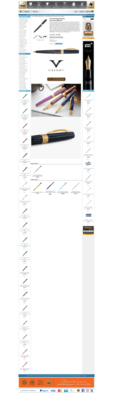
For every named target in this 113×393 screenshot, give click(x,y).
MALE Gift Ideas (23, 41)
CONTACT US (38, 14)
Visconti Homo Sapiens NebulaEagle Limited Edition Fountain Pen (24, 116)
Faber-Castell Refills (23, 63)
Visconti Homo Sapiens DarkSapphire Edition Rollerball (24, 215)
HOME (28, 14)
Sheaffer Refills (23, 83)
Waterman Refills (23, 87)
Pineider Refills (23, 77)
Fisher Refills (22, 64)
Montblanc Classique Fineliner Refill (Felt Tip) (88, 155)
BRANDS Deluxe (23, 46)
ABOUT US (32, 14)
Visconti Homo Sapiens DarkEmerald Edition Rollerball (25, 244)
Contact (39, 375)
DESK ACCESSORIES (24, 21)
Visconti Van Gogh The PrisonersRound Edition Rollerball (24, 327)
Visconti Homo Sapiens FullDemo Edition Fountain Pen (24, 202)
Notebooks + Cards (23, 40)
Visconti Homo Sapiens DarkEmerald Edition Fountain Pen (25, 259)
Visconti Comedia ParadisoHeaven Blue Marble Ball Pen (62, 192)
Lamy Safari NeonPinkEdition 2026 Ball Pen (24, 356)
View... (24, 106)
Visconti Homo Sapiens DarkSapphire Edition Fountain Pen (25, 230)
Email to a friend (41, 40)
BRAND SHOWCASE (24, 19)
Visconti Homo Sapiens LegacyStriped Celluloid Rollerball (24, 160)
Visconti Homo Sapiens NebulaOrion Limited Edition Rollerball (24, 131)
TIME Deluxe (22, 45)
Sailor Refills (22, 81)
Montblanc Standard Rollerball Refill (88, 114)
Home (33, 16)
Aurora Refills (22, 55)
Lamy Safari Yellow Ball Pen (37, 192)
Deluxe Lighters (23, 51)
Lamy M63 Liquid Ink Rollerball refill (88, 182)
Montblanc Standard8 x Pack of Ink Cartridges (88, 220)
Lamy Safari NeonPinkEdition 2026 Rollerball (24, 369)
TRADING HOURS (82, 14)
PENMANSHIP (23, 23)
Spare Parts (22, 47)
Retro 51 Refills (23, 79)
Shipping (35, 375)
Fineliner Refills (23, 31)
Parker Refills (22, 73)
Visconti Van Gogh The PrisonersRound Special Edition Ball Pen (25, 313)
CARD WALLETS (23, 44)
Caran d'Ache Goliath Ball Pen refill (88, 142)
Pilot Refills (22, 76)
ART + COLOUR (23, 22)
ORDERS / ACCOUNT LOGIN (60, 14)
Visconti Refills (23, 86)
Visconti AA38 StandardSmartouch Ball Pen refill (37, 176)
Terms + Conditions (30, 375)
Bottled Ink (22, 28)
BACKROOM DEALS (24, 18)
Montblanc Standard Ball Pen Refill (88, 100)
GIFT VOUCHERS (23, 26)
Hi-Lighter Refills (23, 32)
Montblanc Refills (23, 68)
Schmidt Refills (23, 82)
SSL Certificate (83, 375)
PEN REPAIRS (75, 14)
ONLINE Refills (23, 72)
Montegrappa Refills (24, 69)
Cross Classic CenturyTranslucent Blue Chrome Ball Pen (50, 192)
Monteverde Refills (23, 71)
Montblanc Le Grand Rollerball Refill (88, 128)
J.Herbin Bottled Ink (24, 66)
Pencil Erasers (22, 36)
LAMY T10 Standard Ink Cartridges (88, 169)
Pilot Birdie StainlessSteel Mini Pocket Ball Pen (76, 192)
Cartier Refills (22, 58)
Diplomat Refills (23, 60)
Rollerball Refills (23, 39)
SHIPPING (51, 14)
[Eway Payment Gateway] (88, 234)
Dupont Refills (22, 62)
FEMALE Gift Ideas (24, 42)
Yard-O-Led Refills (23, 88)
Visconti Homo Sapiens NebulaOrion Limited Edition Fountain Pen (24, 146)
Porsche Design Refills (24, 78)
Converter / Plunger (23, 30)
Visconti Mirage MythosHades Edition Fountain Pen (24, 299)
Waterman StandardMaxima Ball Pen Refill (88, 207)
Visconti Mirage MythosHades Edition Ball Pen (24, 273)
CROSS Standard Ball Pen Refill (88, 195)
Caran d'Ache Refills (24, 57)
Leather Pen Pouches (24, 50)
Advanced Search (88, 20)
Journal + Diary (23, 49)
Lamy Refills (22, 67)
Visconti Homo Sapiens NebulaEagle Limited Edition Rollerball (24, 102)
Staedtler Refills (23, 85)
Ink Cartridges (22, 33)
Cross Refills (22, 59)
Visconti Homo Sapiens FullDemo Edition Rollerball (24, 189)
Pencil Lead (22, 37)
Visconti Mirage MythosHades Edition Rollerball (24, 286)
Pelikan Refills (22, 74)
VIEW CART (69, 14)
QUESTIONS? (45, 14)
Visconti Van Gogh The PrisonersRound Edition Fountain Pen (24, 342)
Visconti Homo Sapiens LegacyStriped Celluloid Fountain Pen (25, 175)
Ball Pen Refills (23, 27)
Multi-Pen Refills (23, 35)
